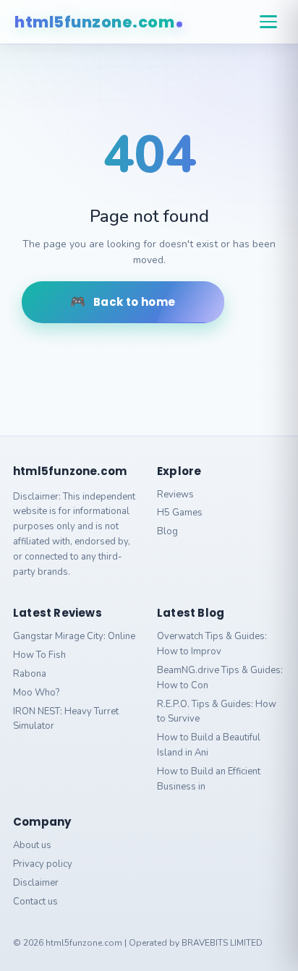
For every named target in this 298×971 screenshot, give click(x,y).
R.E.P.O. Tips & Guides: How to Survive (216, 712)
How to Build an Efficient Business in (208, 779)
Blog (167, 531)
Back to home (134, 301)
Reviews (175, 494)
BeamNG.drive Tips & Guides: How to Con (220, 678)
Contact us (35, 901)
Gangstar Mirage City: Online (74, 636)
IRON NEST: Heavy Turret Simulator (66, 719)
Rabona (29, 673)
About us (32, 845)
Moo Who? (36, 692)
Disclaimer (36, 882)
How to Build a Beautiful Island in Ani (208, 745)
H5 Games (180, 512)
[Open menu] (268, 21)
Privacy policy (42, 864)
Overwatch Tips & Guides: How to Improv (212, 644)
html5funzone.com (94, 22)
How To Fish (39, 655)
